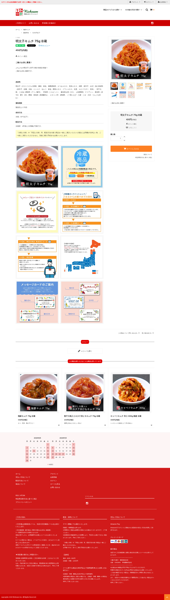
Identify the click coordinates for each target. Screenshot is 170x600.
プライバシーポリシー (24, 502)
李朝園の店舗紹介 (49, 23)
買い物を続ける (147, 333)
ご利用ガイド (21, 23)
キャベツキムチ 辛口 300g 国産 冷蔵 (125, 416)
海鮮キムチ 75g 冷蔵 (26, 416)
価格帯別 (26, 33)
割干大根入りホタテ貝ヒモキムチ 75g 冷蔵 (82, 416)
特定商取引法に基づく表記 (143, 157)
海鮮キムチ (26, 29)
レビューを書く (86, 351)
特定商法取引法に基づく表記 (26, 499)
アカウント (135, 2)
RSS (17, 495)
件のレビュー (44, 46)
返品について (148, 154)
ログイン (149, 2)
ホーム (18, 29)
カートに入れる (132, 149)
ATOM (22, 495)
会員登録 (163, 2)
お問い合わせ (34, 23)
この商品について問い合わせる (128, 333)
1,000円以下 (36, 33)
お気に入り (132, 128)
